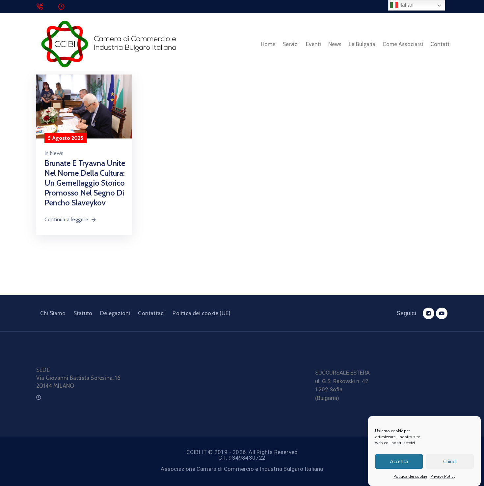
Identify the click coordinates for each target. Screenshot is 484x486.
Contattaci (151, 313)
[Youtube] (441, 313)
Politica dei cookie (410, 476)
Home (268, 44)
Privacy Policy (442, 476)
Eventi (313, 44)
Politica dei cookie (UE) (201, 313)
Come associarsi (403, 44)
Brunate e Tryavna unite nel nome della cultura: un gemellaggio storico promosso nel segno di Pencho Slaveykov (84, 182)
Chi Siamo (53, 313)
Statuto (82, 313)
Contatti (440, 44)
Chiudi (450, 461)
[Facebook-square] (428, 313)
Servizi (290, 44)
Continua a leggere (66, 219)
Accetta (399, 461)
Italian (406, 5)
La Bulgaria (362, 44)
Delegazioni (115, 313)
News (334, 44)
